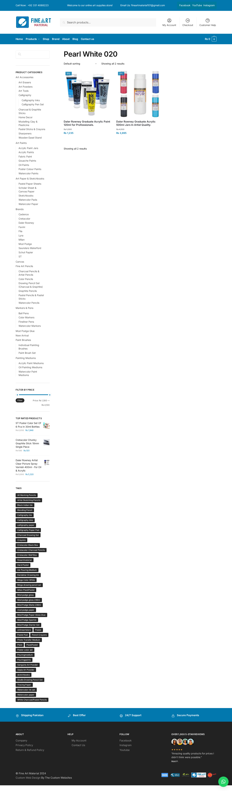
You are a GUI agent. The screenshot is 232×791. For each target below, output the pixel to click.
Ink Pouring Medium (27, 570)
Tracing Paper (24, 684)
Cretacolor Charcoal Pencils (31, 550)
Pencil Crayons (39, 635)
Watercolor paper (25, 694)
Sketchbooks (26, 195)
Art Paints (21, 142)
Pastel (38, 630)
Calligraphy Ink (24, 515)
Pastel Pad (22, 635)
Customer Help (207, 25)
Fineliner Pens (26, 321)
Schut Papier (26, 252)
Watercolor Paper (28, 204)
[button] (223, 782)
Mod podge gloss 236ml (28, 600)
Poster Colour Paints (30, 169)
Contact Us (78, 745)
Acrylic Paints (26, 152)
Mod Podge (25, 243)
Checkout (187, 25)
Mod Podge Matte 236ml (29, 605)
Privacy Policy (24, 745)
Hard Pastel (23, 565)
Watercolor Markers (30, 325)
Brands (20, 209)
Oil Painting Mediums (30, 367)
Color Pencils (26, 279)
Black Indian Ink (25, 505)
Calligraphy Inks (31, 100)
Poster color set (25, 650)
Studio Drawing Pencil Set (30, 679)
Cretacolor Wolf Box (27, 555)
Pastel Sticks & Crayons (32, 129)
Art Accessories (24, 77)
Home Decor (25, 117)
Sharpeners (25, 133)
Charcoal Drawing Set (28, 535)
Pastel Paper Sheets (30, 183)
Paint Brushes (23, 339)
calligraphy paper (25, 525)
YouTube (197, 5)
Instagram (209, 5)
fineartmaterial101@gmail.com (148, 5)
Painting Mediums (26, 358)
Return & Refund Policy (30, 750)
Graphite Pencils (28, 290)
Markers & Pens (24, 307)
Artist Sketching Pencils (28, 500)
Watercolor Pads (28, 199)
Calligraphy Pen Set (33, 104)
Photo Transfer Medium (28, 640)
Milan (22, 239)
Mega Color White (26, 580)
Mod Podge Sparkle (26, 620)
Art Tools (24, 90)
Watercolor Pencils (29, 302)
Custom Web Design (28, 777)
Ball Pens (24, 313)
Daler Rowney (26, 222)
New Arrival (22, 335)
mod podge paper (25, 610)
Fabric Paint (25, 156)
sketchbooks (23, 674)
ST (20, 256)
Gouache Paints (27, 160)
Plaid (19, 645)
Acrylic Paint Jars (28, 148)
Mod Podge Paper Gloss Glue (31, 615)
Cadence (24, 214)
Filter (20, 400)
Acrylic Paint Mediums (31, 363)
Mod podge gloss (25, 595)
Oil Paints (24, 164)
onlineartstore (24, 630)
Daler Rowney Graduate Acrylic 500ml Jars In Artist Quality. (136, 123)
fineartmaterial (24, 560)
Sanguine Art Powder (27, 664)
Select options (87, 140)
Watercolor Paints (28, 173)
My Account (169, 25)
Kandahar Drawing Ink (28, 575)
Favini (22, 227)
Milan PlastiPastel (26, 590)
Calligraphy (25, 95)
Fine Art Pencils (24, 266)
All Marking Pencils (26, 495)
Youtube (125, 750)
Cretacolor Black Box (27, 545)
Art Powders (25, 86)
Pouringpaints (24, 660)
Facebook (184, 5)
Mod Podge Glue (25, 331)
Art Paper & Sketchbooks (30, 178)
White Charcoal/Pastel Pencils (32, 699)
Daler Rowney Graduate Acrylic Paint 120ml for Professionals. (87, 123)
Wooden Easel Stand (30, 137)
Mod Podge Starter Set (28, 625)
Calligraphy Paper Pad (28, 530)
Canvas (20, 261)
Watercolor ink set (26, 689)
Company (21, 740)
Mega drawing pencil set (29, 585)
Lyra (21, 235)
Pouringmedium (25, 655)
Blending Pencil (24, 510)
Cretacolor (24, 218)
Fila (20, 231)
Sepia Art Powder (25, 669)
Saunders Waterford (30, 248)
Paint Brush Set (27, 352)
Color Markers (26, 317)
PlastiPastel (32, 645)
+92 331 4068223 (38, 5)
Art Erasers (25, 82)
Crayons (21, 540)
